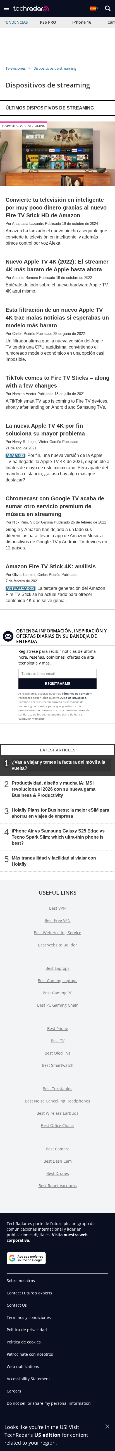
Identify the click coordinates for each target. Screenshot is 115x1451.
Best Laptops (57, 968)
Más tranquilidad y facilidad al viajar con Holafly (54, 860)
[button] (6, 8)
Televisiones (16, 68)
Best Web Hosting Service (57, 932)
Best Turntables (57, 1088)
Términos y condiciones (29, 1317)
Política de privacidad (27, 1329)
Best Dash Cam (58, 1161)
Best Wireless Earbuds (57, 1113)
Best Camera (58, 1148)
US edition (47, 1434)
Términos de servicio (76, 693)
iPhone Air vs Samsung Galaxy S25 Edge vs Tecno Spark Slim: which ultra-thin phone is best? (58, 836)
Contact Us (17, 1305)
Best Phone (57, 1028)
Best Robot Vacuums (58, 1185)
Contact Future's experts (29, 1293)
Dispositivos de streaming (54, 68)
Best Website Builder (57, 945)
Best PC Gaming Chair (57, 1005)
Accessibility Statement (28, 1378)
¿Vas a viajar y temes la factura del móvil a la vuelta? (58, 764)
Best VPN (57, 908)
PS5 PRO (48, 22)
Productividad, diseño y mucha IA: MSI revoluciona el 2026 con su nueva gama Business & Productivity (53, 788)
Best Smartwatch (57, 1065)
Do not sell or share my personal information (49, 1403)
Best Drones (57, 1173)
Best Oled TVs (57, 1053)
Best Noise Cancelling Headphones (57, 1101)
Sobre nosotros (21, 1280)
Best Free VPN (58, 920)
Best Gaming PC (57, 992)
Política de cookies (24, 1342)
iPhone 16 (81, 22)
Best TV (57, 1040)
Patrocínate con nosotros (30, 1354)
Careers (14, 1391)
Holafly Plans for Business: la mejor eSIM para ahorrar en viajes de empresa (60, 812)
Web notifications (23, 1366)
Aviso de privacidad (73, 698)
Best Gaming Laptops (57, 980)
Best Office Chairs (57, 1125)
